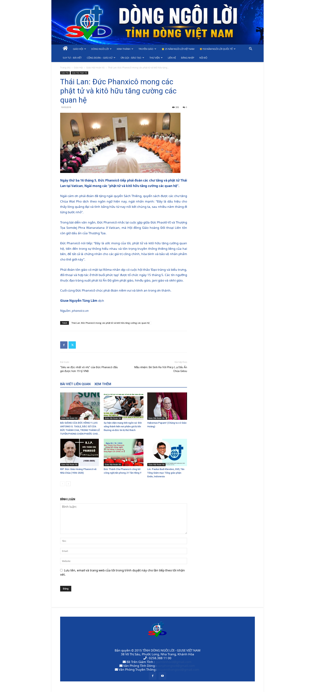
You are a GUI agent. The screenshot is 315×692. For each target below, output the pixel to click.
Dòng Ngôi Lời (100, 49)
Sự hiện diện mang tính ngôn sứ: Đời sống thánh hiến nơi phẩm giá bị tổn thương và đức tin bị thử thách (123, 426)
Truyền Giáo (146, 49)
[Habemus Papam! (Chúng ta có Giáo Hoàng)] (167, 406)
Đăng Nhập (187, 57)
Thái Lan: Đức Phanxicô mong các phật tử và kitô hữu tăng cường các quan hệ (110, 322)
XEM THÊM (102, 384)
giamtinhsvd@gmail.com (173, 662)
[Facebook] (63, 345)
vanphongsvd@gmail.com (176, 666)
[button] (250, 49)
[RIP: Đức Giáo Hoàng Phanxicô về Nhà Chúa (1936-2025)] (80, 452)
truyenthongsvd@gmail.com (178, 669)
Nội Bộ (203, 57)
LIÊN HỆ (172, 57)
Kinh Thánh (123, 49)
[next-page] (68, 483)
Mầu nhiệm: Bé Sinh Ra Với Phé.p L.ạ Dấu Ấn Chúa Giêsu (160, 369)
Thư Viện (154, 57)
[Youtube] (162, 676)
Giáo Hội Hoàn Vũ (95, 67)
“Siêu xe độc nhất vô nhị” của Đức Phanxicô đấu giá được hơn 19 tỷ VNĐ (89, 369)
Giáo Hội (78, 49)
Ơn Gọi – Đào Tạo (131, 57)
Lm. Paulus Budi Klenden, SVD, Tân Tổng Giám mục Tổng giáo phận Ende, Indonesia (165, 473)
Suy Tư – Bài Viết (72, 57)
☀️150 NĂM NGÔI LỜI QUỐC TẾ (216, 49)
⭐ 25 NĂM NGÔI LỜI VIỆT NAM (178, 49)
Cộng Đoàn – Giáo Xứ (99, 57)
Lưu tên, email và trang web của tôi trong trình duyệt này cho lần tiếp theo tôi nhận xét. (122, 572)
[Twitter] (72, 345)
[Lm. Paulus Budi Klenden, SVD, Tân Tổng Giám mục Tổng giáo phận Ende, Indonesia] (167, 452)
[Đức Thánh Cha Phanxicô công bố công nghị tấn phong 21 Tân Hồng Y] (123, 452)
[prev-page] (62, 483)
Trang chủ (65, 67)
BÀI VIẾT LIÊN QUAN (75, 384)
